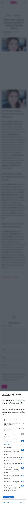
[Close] (25, 394)
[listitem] (14, 420)
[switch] (22, 423)
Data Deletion (6, 502)
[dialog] (14, 448)
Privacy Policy (22, 502)
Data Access (14, 502)
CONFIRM (8, 497)
